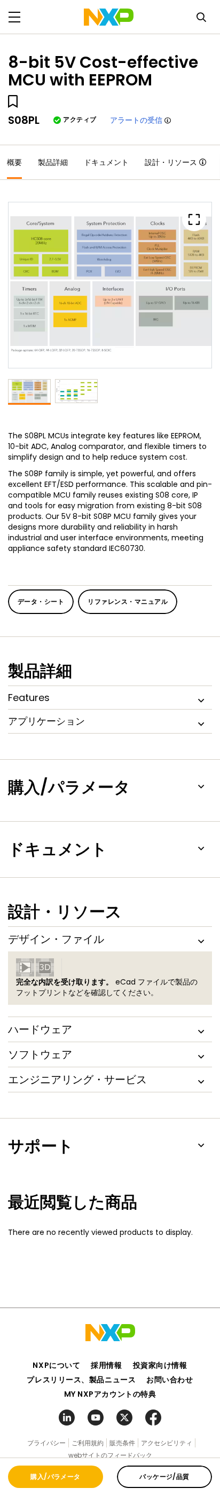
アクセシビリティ (166, 1442)
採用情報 (106, 1365)
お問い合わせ (169, 1379)
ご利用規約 (88, 1442)
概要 (14, 162)
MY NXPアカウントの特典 (110, 1394)
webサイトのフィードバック (110, 1455)
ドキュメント (106, 162)
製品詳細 (53, 162)
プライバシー (46, 1442)
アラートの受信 (136, 120)
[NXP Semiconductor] (108, 17)
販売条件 (122, 1442)
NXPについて (56, 1365)
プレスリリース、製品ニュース (81, 1379)
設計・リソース (171, 162)
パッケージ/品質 (164, 1476)
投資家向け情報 (160, 1365)
